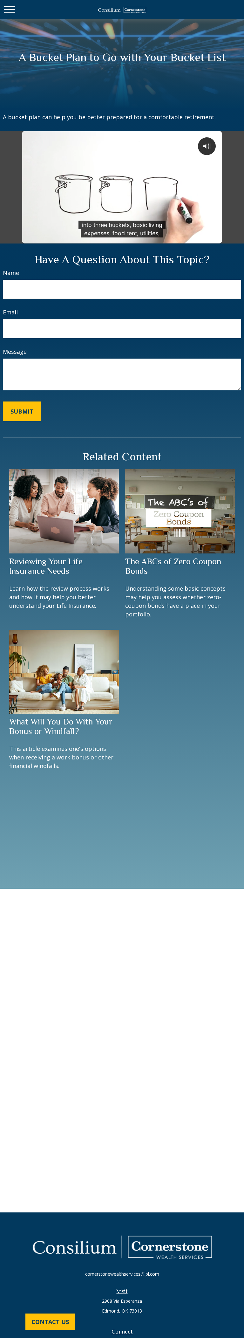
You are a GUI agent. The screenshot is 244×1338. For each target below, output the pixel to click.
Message (15, 351)
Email (10, 312)
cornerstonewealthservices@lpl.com (122, 1274)
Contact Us (50, 1322)
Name (11, 273)
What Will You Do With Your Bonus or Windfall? (60, 726)
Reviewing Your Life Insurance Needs (46, 566)
